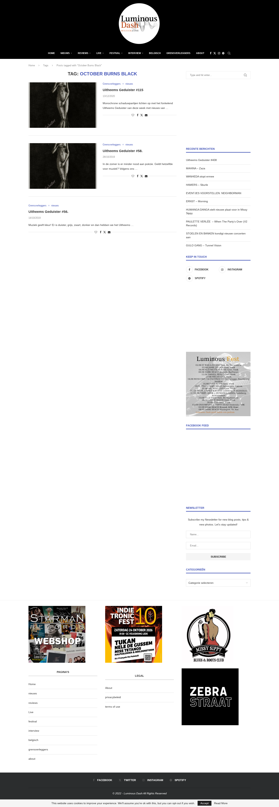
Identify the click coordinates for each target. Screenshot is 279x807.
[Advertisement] (218, 113)
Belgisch (155, 53)
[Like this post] (133, 115)
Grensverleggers (178, 53)
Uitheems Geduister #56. (48, 212)
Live (98, 53)
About (200, 53)
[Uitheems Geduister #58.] (62, 166)
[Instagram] (219, 53)
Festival (115, 53)
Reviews (83, 53)
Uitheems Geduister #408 (201, 160)
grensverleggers (38, 749)
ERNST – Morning (197, 201)
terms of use (112, 706)
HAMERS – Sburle (197, 184)
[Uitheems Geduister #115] (62, 105)
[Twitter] (214, 53)
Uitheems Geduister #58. (123, 151)
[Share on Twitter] (141, 115)
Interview (134, 53)
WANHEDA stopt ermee (200, 176)
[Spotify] (223, 53)
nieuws (65, 53)
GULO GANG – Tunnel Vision (203, 245)
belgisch (33, 739)
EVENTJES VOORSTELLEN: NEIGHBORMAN (213, 193)
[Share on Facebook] (137, 115)
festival (32, 721)
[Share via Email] (146, 115)
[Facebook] (210, 53)
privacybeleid (113, 697)
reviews (33, 702)
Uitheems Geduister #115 (123, 90)
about (31, 758)
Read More (221, 803)
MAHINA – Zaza (195, 168)
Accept (204, 803)
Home (51, 53)
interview (33, 730)
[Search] (229, 53)
